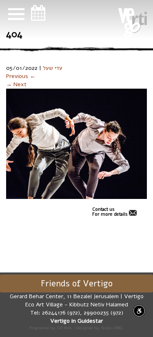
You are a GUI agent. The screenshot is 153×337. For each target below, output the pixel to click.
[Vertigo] (132, 23)
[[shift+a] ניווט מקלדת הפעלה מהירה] (139, 311)
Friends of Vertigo (77, 283)
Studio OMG (112, 327)
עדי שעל (52, 68)
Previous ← (20, 76)
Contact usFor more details (110, 212)
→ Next (16, 84)
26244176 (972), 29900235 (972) (82, 313)
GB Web (64, 327)
